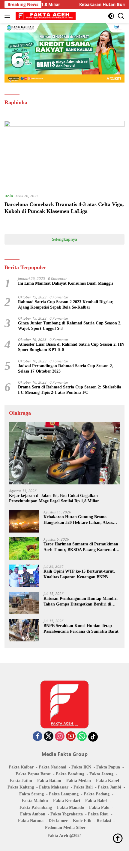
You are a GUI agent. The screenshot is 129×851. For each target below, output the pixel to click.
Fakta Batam (49, 780)
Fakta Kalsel (107, 780)
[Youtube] (71, 736)
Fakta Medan (78, 780)
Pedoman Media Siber (65, 827)
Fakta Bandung (70, 774)
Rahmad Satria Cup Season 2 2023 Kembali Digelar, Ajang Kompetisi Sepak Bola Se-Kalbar (65, 304)
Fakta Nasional (52, 767)
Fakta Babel (96, 800)
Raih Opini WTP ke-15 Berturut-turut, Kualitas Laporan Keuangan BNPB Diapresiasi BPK (79, 574)
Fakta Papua (108, 767)
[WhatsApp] (82, 736)
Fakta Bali (83, 787)
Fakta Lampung (64, 794)
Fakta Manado (70, 807)
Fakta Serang (31, 794)
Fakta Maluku (35, 800)
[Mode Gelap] (111, 16)
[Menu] (8, 16)
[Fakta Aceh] (45, 16)
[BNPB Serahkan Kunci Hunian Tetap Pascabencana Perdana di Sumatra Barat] (24, 630)
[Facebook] (37, 736)
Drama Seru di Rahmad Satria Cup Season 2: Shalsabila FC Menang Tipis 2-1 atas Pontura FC (69, 390)
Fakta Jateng (101, 774)
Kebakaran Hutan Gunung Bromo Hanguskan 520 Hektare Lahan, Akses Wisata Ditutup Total (78, 520)
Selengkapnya (64, 239)
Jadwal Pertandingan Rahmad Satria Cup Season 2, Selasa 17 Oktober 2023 (65, 368)
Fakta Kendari (66, 800)
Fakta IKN (81, 767)
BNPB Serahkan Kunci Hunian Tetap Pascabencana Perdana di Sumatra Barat (81, 628)
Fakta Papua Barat (33, 774)
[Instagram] (59, 736)
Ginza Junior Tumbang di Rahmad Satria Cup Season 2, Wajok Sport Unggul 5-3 (70, 326)
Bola (8, 196)
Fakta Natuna (31, 820)
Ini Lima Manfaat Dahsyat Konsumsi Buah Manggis (65, 283)
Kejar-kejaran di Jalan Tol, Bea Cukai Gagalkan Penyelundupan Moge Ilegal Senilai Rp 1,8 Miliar (54, 498)
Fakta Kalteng (21, 787)
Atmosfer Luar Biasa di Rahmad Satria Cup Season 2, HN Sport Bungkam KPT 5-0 (71, 347)
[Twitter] (48, 736)
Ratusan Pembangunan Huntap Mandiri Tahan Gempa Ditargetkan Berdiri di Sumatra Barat (81, 601)
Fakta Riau (98, 814)
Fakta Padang (97, 794)
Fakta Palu (99, 807)
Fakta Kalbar (21, 767)
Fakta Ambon (32, 814)
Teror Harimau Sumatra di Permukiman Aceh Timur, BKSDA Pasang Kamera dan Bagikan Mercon (82, 547)
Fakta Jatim (21, 780)
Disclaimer (58, 820)
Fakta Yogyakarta (66, 814)
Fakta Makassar (53, 787)
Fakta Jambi (109, 787)
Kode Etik (82, 820)
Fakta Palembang (36, 807)
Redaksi (104, 820)
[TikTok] (93, 737)
